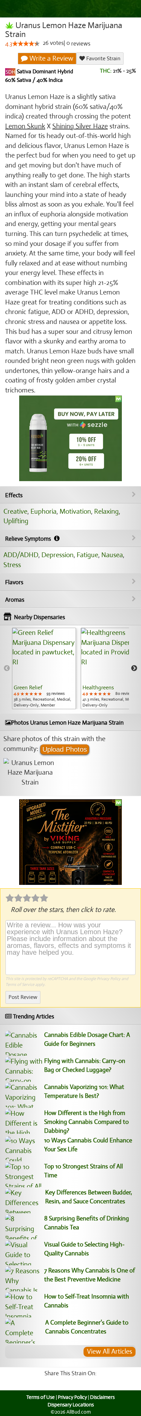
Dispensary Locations (71, 1405)
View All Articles (109, 1351)
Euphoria (43, 511)
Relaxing (106, 511)
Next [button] (134, 668)
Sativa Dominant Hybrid (44, 71)
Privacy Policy (108, 978)
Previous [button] (6, 668)
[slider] (26, 43)
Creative (15, 511)
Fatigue (87, 555)
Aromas (14, 599)
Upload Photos (64, 749)
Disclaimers (102, 1397)
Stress (12, 565)
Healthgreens (98, 687)
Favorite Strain (102, 58)
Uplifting (15, 521)
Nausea (112, 555)
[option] (44, 668)
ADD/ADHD (20, 555)
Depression (57, 555)
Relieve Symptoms (28, 538)
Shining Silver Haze (80, 126)
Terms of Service (19, 984)
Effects (14, 495)
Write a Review (50, 58)
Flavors (14, 582)
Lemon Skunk (25, 126)
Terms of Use (40, 1397)
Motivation (75, 511)
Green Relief (28, 687)
